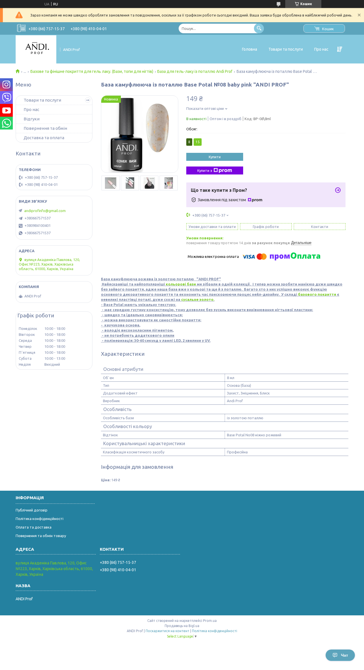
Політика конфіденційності (39, 519)
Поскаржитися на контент (167, 631)
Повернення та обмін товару (41, 536)
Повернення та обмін (45, 128)
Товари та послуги (285, 49)
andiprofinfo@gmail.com (45, 211)
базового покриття (317, 294)
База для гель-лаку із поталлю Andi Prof (194, 71)
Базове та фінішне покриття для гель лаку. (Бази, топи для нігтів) (91, 71)
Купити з (204, 170)
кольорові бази (180, 284)
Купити (215, 157)
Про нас (321, 49)
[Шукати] (259, 28)
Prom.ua (210, 620)
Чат (344, 655)
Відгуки (32, 118)
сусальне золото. (197, 299)
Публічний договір (31, 510)
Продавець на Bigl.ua (182, 626)
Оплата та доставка (33, 527)
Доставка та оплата (44, 137)
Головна (249, 49)
